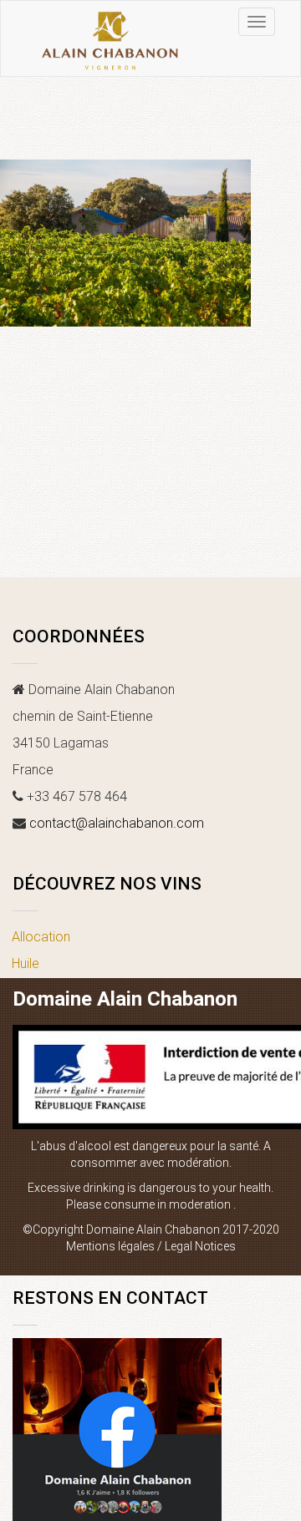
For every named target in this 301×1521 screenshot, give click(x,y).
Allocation (41, 937)
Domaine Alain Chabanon (125, 999)
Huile (25, 963)
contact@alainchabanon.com (116, 823)
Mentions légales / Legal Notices (151, 1246)
